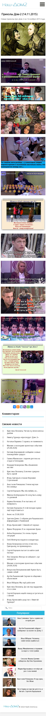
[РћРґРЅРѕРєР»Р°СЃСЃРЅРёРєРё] (17, 406)
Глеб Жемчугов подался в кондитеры (23, 540)
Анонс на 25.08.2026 (15, 514)
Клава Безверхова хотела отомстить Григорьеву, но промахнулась (22, 545)
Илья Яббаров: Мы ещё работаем (21, 583)
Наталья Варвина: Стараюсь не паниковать (25, 441)
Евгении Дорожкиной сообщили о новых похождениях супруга (23, 453)
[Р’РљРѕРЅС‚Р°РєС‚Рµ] (14, 406)
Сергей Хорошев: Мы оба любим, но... (22, 491)
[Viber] (24, 406)
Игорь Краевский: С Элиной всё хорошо (23, 525)
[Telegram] (21, 406)
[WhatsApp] (28, 406)
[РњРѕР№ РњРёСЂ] (31, 406)
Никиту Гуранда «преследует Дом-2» (22, 437)
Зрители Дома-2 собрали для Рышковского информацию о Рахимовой (25, 519)
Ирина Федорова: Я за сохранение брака (24, 529)
